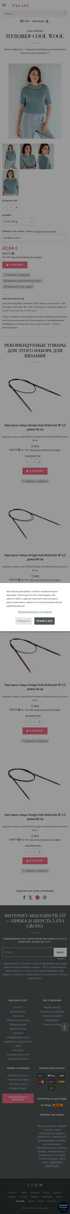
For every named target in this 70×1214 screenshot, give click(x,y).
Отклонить (23, 621)
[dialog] (35, 607)
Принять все (44, 621)
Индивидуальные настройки (35, 611)
